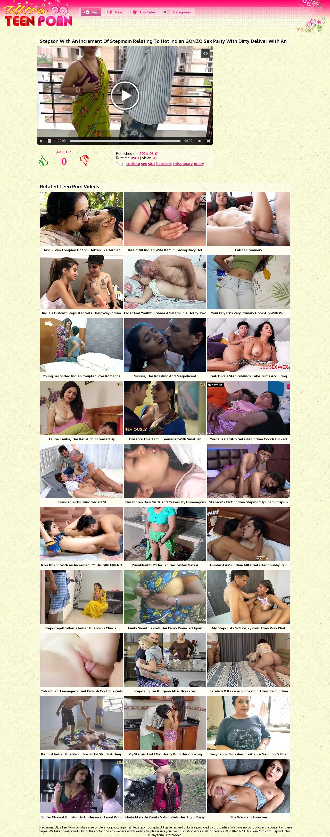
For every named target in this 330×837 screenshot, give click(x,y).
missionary (183, 163)
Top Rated (147, 12)
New (118, 12)
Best (95, 12)
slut (151, 163)
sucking (133, 163)
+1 (43, 160)
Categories (181, 12)
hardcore (164, 163)
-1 (84, 160)
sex (144, 163)
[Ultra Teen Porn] (38, 26)
